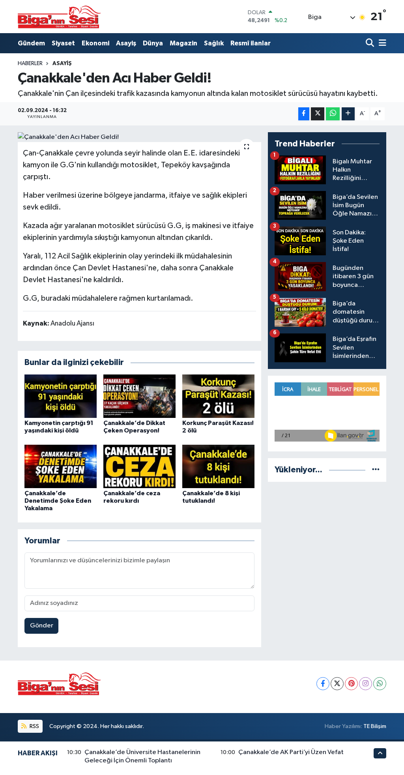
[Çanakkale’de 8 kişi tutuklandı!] (218, 466)
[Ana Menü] (381, 43)
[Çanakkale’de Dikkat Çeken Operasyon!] (139, 396)
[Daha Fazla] (348, 113)
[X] (337, 683)
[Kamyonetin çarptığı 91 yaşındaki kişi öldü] (60, 396)
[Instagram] (365, 683)
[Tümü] (376, 469)
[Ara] (371, 43)
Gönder (41, 625)
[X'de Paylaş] (317, 113)
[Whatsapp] (379, 683)
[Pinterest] (351, 683)
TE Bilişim (374, 726)
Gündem (31, 43)
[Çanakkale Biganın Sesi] (59, 17)
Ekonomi (95, 43)
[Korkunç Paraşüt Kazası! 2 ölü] (218, 396)
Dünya (153, 43)
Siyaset (63, 43)
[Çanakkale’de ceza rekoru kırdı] (139, 466)
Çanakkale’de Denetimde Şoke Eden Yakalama (57, 500)
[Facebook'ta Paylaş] (303, 113)
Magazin (183, 43)
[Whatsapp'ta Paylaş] (333, 113)
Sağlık (214, 43)
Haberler (30, 63)
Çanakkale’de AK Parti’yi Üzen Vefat (291, 752)
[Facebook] (322, 683)
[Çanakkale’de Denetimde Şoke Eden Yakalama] (60, 466)
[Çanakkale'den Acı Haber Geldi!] (139, 137)
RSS (33, 726)
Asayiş (126, 43)
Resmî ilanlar (250, 43)
